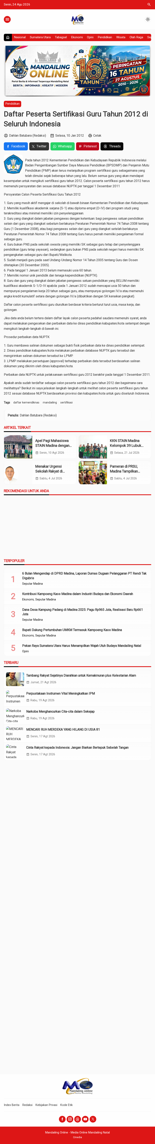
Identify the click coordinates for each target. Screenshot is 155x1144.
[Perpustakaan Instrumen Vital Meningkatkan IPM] (15, 697)
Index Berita (11, 1105)
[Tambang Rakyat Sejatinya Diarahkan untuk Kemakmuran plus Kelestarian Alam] (15, 679)
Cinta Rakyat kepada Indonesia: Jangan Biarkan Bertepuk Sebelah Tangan (77, 747)
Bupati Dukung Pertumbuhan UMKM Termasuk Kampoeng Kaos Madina (72, 630)
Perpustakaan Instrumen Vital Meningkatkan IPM (60, 693)
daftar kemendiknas (26, 402)
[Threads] (77, 1119)
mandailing (50, 402)
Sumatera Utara (40, 37)
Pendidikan (105, 37)
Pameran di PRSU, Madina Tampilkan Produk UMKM (124, 471)
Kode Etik (66, 1105)
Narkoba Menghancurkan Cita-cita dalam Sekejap (60, 711)
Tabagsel (61, 37)
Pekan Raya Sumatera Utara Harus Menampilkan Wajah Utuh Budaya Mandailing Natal (81, 646)
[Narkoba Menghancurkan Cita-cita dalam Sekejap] (15, 715)
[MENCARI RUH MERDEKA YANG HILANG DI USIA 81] (15, 733)
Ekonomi (77, 37)
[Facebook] (62, 1119)
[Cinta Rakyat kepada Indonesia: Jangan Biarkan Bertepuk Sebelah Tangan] (15, 751)
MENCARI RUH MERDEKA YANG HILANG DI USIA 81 (63, 729)
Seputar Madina (32, 583)
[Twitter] (93, 1119)
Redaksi (27, 1105)
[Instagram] (70, 1119)
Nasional (20, 37)
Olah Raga (136, 37)
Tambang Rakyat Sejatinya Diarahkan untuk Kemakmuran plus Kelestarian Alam (81, 675)
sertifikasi (66, 402)
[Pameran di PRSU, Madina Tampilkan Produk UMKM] (93, 472)
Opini (90, 37)
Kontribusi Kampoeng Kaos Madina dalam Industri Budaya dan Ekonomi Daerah (77, 594)
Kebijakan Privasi (46, 1105)
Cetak (97, 135)
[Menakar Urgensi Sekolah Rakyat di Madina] (18, 472)
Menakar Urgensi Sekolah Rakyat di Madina (49, 471)
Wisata (120, 37)
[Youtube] (85, 1119)
